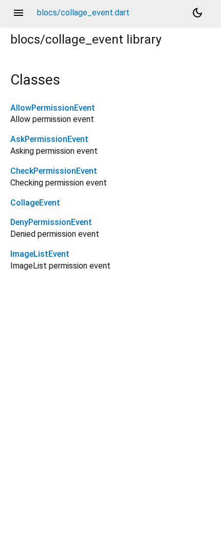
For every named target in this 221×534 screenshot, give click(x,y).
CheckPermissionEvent (53, 171)
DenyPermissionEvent (51, 222)
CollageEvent (35, 203)
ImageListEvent (39, 254)
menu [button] (18, 13)
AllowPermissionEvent (52, 108)
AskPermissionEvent (49, 139)
